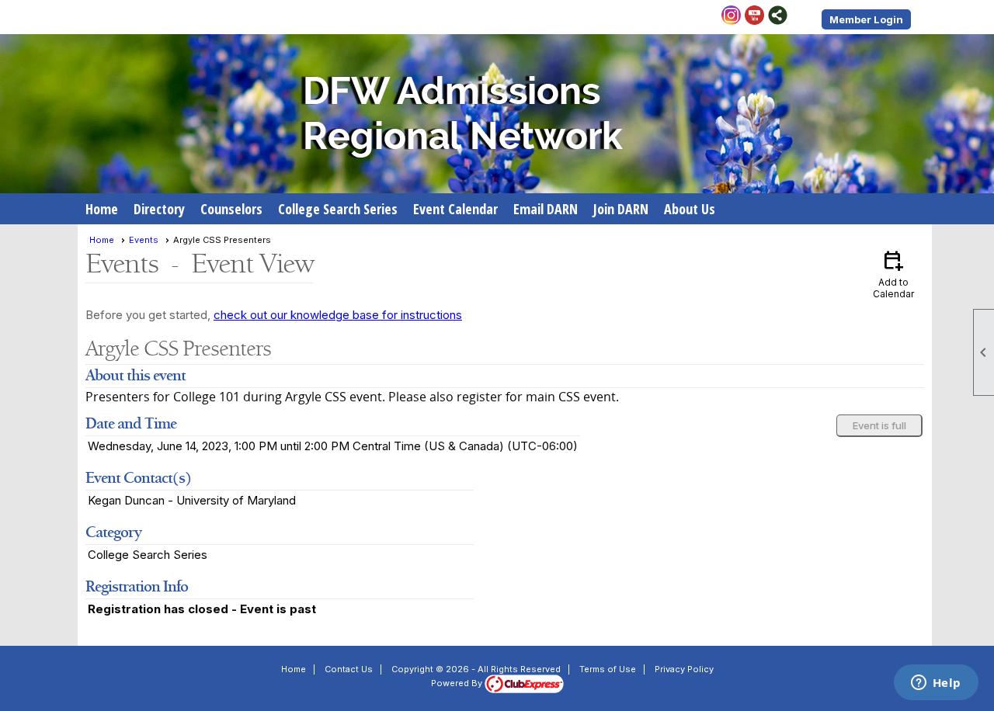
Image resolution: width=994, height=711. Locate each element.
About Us (689, 208)
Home (101, 208)
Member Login (866, 19)
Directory (159, 208)
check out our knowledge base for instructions (338, 314)
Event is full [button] (879, 425)
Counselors (231, 208)
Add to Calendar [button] (893, 274)
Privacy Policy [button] (684, 669)
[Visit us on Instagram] (731, 16)
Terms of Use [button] (607, 669)
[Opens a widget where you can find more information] (935, 683)
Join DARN (620, 208)
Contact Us (349, 669)
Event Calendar (455, 208)
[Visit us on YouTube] (754, 16)
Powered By (458, 683)
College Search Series (338, 208)
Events (143, 239)
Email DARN (545, 208)
